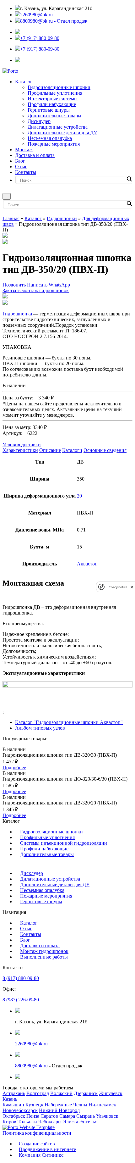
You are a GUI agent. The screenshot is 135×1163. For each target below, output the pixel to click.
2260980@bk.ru (36, 14)
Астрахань (14, 1093)
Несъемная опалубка (50, 138)
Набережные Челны (66, 1104)
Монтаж (24, 149)
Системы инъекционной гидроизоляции (63, 843)
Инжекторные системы (53, 98)
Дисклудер (39, 121)
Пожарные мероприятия (54, 144)
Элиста (70, 1121)
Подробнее (14, 767)
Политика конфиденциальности (37, 1133)
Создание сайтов (37, 1143)
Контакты (25, 172)
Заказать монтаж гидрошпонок (36, 290)
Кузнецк (34, 1104)
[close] (132, 587)
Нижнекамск (102, 1104)
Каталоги (72, 450)
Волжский (61, 1093)
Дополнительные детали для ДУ (62, 132)
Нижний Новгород (59, 1110)
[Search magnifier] (129, 179)
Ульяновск (107, 1116)
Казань (10, 1099)
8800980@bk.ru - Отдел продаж (53, 21)
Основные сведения (105, 450)
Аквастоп (87, 563)
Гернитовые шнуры (49, 110)
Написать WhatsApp (48, 284)
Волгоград (37, 1093)
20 (79, 495)
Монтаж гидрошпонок (44, 951)
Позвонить (14, 284)
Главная (11, 218)
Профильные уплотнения (55, 93)
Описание (50, 450)
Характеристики (20, 450)
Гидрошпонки (62, 218)
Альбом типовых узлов (40, 728)
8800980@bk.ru (31, 1065)
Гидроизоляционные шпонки (59, 87)
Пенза (32, 1116)
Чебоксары (50, 1121)
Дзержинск (86, 1093)
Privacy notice (117, 587)
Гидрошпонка (17, 313)
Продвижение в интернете (47, 1149)
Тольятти (27, 1121)
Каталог (23, 81)
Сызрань (85, 1116)
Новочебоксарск (20, 1110)
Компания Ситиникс (41, 1155)
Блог (20, 161)
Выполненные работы (44, 957)
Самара (67, 1116)
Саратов (49, 1116)
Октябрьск (14, 1116)
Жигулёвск (110, 1093)
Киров (9, 1121)
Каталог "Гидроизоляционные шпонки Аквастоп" (69, 722)
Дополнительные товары (54, 115)
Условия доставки (22, 444)
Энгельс (88, 1121)
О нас (21, 166)
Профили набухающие (52, 104)
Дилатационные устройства (58, 127)
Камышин (13, 1104)
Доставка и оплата (35, 155)
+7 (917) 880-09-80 (39, 38)
